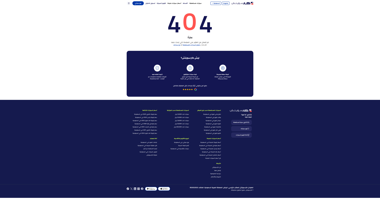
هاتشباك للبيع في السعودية (212, 127)
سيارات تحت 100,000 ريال (181, 127)
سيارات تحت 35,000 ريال (182, 120)
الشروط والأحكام (216, 177)
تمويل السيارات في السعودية (148, 152)
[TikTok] (128, 189)
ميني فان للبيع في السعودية (212, 130)
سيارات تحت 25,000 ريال (182, 117)
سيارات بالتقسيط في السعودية (180, 148)
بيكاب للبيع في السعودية (213, 117)
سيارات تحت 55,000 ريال (182, 123)
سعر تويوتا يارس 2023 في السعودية (146, 117)
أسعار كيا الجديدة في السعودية (211, 152)
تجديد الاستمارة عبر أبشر (150, 148)
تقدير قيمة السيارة (183, 145)
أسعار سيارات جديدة (174, 3)
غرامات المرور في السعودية (149, 142)
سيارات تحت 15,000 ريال (182, 114)
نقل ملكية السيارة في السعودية (147, 145)
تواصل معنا (217, 170)
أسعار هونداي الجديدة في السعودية (210, 145)
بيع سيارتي (138, 3)
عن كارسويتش (216, 167)
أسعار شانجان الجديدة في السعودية (210, 155)
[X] (131, 189)
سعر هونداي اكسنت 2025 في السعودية (145, 127)
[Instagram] (138, 189)
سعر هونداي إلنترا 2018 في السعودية (146, 123)
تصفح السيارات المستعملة (191, 44)
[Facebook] (142, 189)
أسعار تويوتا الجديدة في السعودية (210, 142)
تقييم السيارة (161, 3)
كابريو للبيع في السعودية (213, 133)
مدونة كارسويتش (151, 155)
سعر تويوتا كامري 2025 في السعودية (145, 114)
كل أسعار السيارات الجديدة (213, 158)
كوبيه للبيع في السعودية (213, 123)
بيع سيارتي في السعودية (181, 142)
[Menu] (129, 3)
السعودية (217, 3)
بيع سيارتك (176, 44)
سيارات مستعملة (195, 3)
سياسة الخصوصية (215, 173)
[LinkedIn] (135, 189)
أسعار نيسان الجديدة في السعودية (210, 148)
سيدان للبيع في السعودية (213, 120)
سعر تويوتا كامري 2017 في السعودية (145, 130)
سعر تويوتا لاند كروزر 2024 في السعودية (145, 133)
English (225, 3)
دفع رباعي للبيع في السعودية (212, 114)
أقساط (185, 3)
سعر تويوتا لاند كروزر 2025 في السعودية (145, 120)
